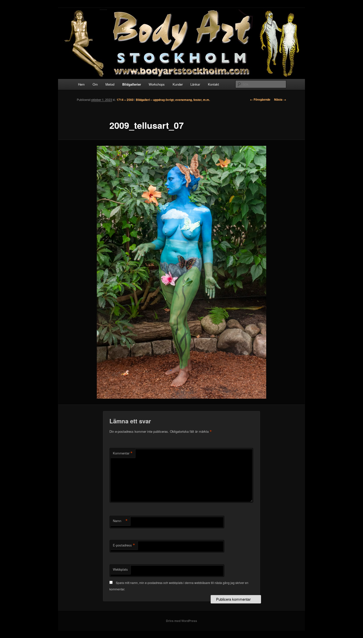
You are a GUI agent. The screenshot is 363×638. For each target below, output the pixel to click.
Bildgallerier (131, 84)
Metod (109, 84)
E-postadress (124, 545)
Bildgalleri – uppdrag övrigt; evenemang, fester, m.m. (173, 99)
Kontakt (213, 84)
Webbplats (120, 569)
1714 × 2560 (125, 99)
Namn (120, 521)
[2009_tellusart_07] (181, 272)
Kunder (178, 84)
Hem (81, 84)
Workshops (157, 84)
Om (95, 84)
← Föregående (260, 99)
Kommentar (123, 453)
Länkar (195, 84)
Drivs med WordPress (181, 621)
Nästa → (280, 99)
